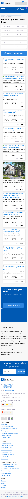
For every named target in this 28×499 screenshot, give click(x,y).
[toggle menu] (3, 10)
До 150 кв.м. (7, 34)
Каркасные (7, 46)
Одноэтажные (7, 26)
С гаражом (20, 38)
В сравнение (4, 59)
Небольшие (7, 30)
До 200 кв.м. (20, 34)
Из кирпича (20, 46)
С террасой (7, 38)
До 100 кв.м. (20, 30)
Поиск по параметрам (15, 53)
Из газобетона (20, 42)
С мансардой (20, 26)
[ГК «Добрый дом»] (6, 3)
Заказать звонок (20, 11)
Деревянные (7, 42)
